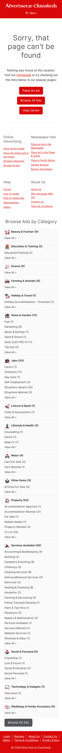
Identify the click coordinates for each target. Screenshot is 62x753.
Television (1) (12, 693)
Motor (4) (17, 455)
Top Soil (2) (11, 347)
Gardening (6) (13, 326)
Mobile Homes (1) (15, 522)
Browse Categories (13, 161)
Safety (7, 207)
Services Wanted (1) (17, 628)
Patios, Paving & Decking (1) (22, 602)
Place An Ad (31, 90)
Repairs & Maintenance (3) (21, 618)
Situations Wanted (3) (18, 392)
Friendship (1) (13, 658)
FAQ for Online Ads (13, 198)
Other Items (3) (21, 480)
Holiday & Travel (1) (23, 295)
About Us (36, 189)
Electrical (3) (12, 582)
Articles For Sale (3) (17, 486)
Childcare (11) (13, 372)
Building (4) (11, 557)
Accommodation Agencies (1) (22, 506)
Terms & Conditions (42, 206)
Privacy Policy (50, 740)
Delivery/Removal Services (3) (23, 577)
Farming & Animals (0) (25, 280)
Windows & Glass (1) (17, 638)
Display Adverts (40, 164)
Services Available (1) (18, 623)
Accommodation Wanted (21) (22, 511)
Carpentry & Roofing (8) (19, 562)
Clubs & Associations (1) (19, 412)
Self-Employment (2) (17, 382)
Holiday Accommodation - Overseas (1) (29, 302)
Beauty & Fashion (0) (24, 231)
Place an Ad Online (13, 148)
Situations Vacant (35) (18, 387)
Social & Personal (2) (17, 668)
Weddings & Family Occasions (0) (33, 706)
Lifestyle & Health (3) (24, 425)
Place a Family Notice (43, 160)
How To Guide (11, 193)
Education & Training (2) (27, 246)
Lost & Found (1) (14, 663)
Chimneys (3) (12, 567)
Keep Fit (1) (11, 442)
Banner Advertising (41, 169)
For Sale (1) (11, 516)
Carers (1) (10, 367)
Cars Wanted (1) (14, 467)
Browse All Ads (31, 100)
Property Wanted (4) (17, 527)
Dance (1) (10, 437)
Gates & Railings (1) (16, 332)
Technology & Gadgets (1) (28, 686)
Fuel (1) (9, 321)
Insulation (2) (12, 592)
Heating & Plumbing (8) (18, 587)
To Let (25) (11, 532)
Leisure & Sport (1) (23, 405)
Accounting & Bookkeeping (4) (23, 551)
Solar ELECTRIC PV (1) (18, 342)
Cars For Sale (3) (15, 461)
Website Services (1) (17, 633)
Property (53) (20, 500)
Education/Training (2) (18, 252)
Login (6, 736)
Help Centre (31, 110)
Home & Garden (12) (24, 315)
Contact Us (37, 201)
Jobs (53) (17, 360)
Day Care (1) (12, 377)
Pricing (7, 189)
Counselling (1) (13, 432)
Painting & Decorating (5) (20, 597)
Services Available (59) (26, 545)
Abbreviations (11, 202)
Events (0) (18, 266)
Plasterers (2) (13, 612)
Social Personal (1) (16, 673)
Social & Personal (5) (24, 651)
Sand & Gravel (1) (15, 337)
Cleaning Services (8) (18, 572)
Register (19, 736)
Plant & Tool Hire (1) (16, 607)
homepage (24, 75)
